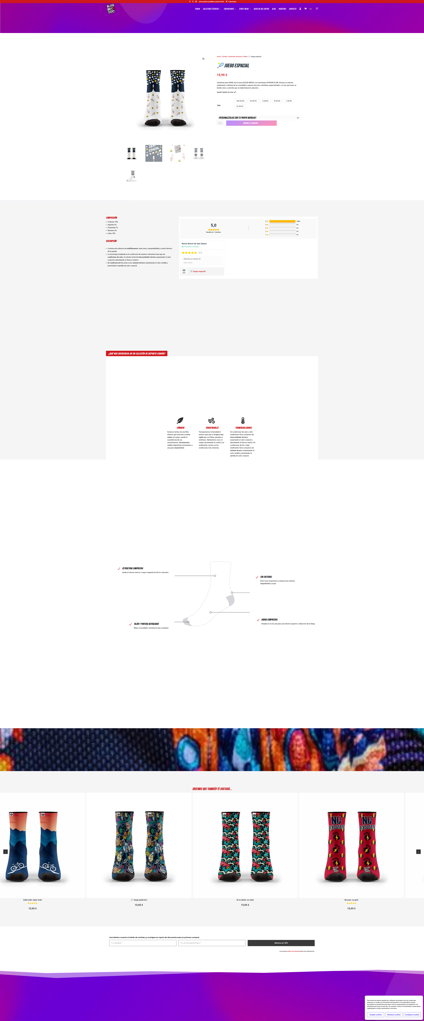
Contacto (292, 9)
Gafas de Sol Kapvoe (261, 9)
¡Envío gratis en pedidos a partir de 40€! (211, 1)
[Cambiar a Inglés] (311, 11)
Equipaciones (229, 9)
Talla (219, 105)
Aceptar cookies (376, 1015)
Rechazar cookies (393, 1015)
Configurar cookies (412, 1015)
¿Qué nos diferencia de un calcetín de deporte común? (136, 353)
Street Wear (243, 9)
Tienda (197, 9)
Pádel (245, 56)
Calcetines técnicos (211, 9)
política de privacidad (293, 951)
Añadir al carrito (250, 123)
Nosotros (282, 9)
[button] (203, 59)
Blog (274, 9)
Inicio (219, 56)
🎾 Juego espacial (197, 271)
